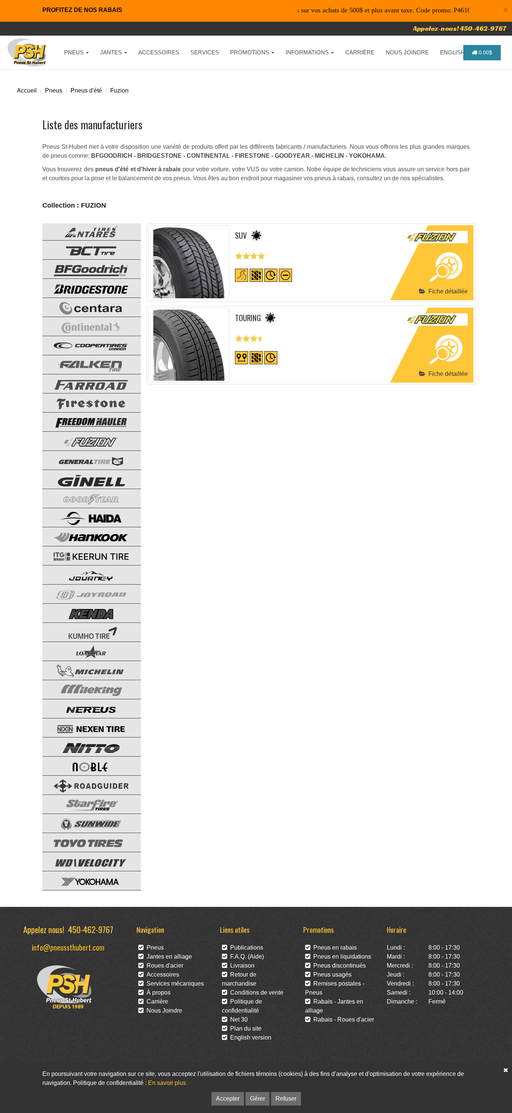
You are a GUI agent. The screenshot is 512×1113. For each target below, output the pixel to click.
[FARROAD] (85, 383)
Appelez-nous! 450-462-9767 (459, 28)
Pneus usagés (331, 974)
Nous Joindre (163, 1010)
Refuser (285, 1098)
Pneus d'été (86, 90)
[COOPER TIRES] (85, 345)
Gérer (257, 1098)
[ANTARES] (85, 230)
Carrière (156, 1001)
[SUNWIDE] (85, 823)
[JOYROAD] (85, 593)
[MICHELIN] (85, 670)
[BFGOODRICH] (85, 268)
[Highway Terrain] (241, 275)
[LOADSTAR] (85, 651)
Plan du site (244, 1028)
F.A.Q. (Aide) (245, 956)
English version (249, 1037)
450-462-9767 (90, 929)
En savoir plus (167, 1083)
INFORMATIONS (308, 52)
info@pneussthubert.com (68, 947)
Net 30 (237, 1019)
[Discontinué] (285, 275)
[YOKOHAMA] (85, 880)
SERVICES (204, 52)
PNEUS (74, 52)
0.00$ (484, 52)
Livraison (241, 965)
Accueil (27, 90)
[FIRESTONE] (85, 402)
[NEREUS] (85, 708)
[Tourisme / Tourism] (241, 357)
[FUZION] (85, 440)
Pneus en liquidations (340, 956)
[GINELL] (85, 479)
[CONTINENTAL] (85, 326)
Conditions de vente (255, 992)
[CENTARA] (85, 307)
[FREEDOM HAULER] (85, 421)
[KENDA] (85, 612)
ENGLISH (453, 52)
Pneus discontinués (338, 965)
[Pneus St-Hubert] (27, 52)
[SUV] (189, 262)
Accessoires (161, 974)
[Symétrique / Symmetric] (256, 275)
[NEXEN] (85, 727)
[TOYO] (85, 842)
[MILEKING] (85, 689)
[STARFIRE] (85, 803)
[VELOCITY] (85, 861)
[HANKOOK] (85, 536)
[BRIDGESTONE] (85, 287)
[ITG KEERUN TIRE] (85, 555)
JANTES (111, 52)
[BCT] (85, 249)
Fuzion (119, 90)
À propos (157, 992)
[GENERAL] (85, 459)
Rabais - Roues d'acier (342, 1019)
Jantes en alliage (168, 956)
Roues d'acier (163, 965)
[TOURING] (189, 345)
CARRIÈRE (359, 52)
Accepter (228, 1098)
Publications (245, 947)
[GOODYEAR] (85, 498)
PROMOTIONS (250, 52)
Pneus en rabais (333, 947)
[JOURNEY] (85, 574)
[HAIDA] (85, 517)
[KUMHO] (85, 631)
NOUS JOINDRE (407, 52)
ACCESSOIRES (158, 52)
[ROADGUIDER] (85, 784)
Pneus (53, 90)
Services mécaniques (174, 983)
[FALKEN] (85, 364)
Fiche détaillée (446, 291)
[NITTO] (85, 746)
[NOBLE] (85, 765)
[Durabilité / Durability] (270, 275)
